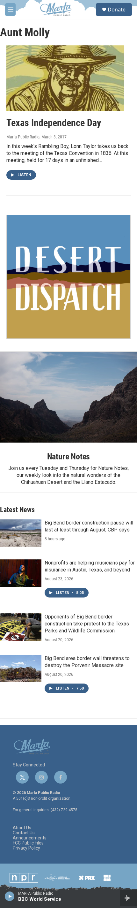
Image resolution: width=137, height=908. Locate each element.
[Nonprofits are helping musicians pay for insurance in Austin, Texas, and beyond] (20, 573)
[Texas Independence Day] (65, 78)
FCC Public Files (28, 843)
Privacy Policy (26, 848)
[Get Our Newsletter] (68, 276)
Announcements (30, 838)
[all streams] (128, 898)
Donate (117, 9)
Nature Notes (68, 456)
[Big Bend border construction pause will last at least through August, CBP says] (20, 533)
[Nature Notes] (68, 397)
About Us (22, 827)
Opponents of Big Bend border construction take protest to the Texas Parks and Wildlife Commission (87, 624)
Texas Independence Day (53, 122)
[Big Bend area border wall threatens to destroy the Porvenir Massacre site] (20, 668)
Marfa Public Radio (23, 136)
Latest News (17, 510)
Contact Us (24, 833)
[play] (10, 896)
